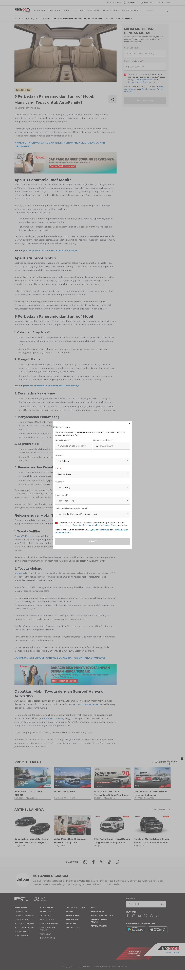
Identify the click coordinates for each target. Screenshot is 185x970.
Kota (58, 468)
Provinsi (59, 455)
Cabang (59, 482)
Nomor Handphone (102, 440)
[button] (92, 423)
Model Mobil (61, 495)
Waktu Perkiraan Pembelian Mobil (71, 508)
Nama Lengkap (62, 440)
